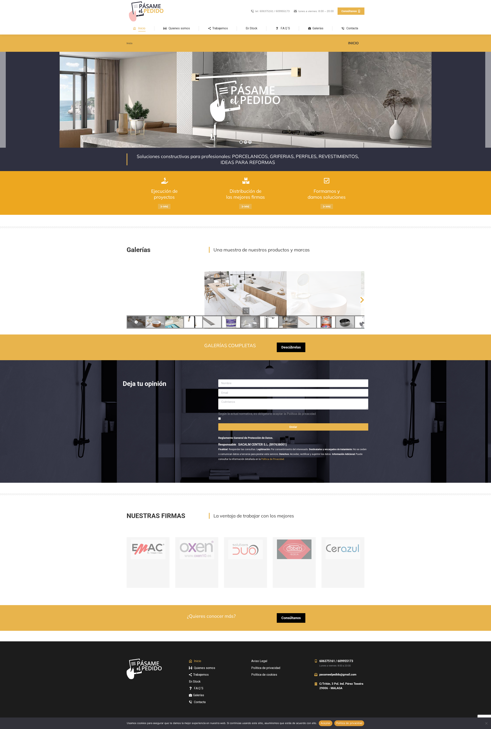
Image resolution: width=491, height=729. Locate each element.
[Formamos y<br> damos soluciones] (326, 180)
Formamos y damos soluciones (327, 194)
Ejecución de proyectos (164, 194)
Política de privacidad (349, 723)
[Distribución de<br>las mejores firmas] (245, 180)
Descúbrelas (291, 347)
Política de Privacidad (272, 459)
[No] (486, 723)
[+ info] (164, 206)
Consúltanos (291, 618)
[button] (129, 300)
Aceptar (325, 723)
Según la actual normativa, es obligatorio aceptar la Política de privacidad (267, 414)
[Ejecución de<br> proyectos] (164, 180)
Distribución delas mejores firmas (245, 194)
